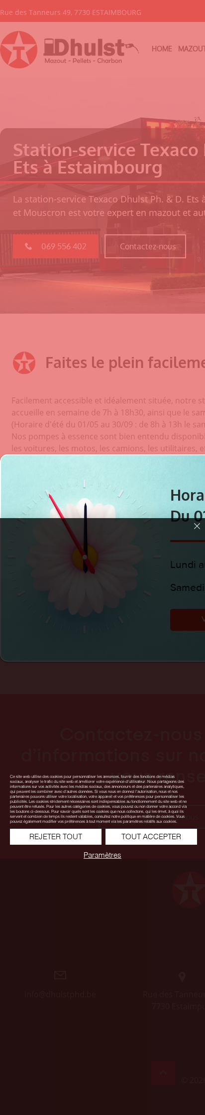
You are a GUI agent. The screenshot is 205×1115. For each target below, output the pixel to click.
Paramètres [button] (102, 855)
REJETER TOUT (55, 836)
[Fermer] (191, 532)
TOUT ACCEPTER (151, 836)
